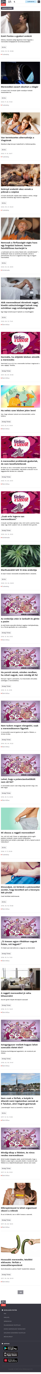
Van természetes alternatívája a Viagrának (17, 139)
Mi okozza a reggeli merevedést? (18, 832)
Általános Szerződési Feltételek (14, 1333)
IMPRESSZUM (7, 1321)
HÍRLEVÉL (6, 1317)
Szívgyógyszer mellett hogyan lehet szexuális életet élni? (19, 1046)
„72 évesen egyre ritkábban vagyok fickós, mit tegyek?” (19, 942)
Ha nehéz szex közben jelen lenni (18, 410)
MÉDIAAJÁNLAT (8, 1336)
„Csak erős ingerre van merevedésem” (12, 517)
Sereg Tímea (6, 371)
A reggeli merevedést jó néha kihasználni (16, 994)
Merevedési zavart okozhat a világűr (19, 87)
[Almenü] (9, 1)
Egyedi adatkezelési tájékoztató (14, 1329)
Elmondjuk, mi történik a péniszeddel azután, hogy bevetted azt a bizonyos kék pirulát (20, 890)
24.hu (4, 47)
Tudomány (5, 54)
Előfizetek (31, 1)
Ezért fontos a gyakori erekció (16, 36)
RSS (5, 1313)
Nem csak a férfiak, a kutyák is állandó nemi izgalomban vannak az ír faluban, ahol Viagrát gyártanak (19, 1101)
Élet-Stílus (5, 324)
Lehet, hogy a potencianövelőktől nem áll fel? (18, 780)
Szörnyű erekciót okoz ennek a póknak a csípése (17, 190)
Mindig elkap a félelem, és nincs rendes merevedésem (18, 1154)
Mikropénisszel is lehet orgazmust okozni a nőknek (19, 1209)
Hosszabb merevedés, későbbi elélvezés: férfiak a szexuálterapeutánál (16, 1262)
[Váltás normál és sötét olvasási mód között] (14, 2)
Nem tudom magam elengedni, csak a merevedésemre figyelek (19, 727)
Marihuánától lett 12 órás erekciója (19, 570)
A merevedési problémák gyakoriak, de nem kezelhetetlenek (19, 462)
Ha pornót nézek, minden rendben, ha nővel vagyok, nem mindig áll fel (19, 673)
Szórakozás (6, 270)
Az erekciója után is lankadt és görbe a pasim (20, 620)
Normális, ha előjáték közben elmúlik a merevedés (20, 358)
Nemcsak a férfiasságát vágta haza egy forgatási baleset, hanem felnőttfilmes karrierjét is (19, 245)
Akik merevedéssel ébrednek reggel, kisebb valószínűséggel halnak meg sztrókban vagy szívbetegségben (20, 305)
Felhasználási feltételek (12, 1325)
